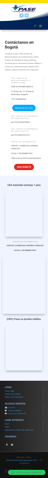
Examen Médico (14, 410)
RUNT (7, 424)
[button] (26, 472)
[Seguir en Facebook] (21, 15)
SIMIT (7, 427)
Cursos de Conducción (16, 413)
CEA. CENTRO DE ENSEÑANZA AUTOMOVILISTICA (24, 117)
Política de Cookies (13, 394)
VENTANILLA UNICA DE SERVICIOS (19, 430)
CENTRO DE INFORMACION (23, 142)
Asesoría (11, 407)
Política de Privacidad (14, 397)
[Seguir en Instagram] (27, 15)
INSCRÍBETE (24, 167)
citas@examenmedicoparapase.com (21, 460)
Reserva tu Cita (24, 108)
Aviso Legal (9, 391)
